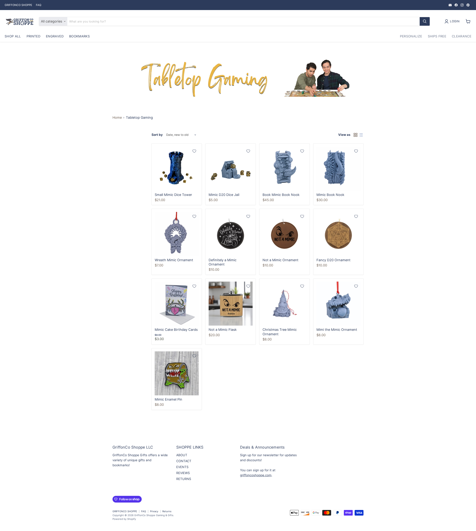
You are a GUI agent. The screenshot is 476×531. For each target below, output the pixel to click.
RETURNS (183, 479)
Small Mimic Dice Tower (173, 195)
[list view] (361, 135)
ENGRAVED (55, 36)
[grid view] (355, 135)
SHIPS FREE (437, 36)
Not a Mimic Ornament (280, 260)
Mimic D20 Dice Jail (224, 195)
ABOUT (181, 455)
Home (117, 117)
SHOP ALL (13, 36)
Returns (166, 511)
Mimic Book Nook (330, 195)
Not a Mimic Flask (223, 330)
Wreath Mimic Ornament (174, 260)
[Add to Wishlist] (194, 151)
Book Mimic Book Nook (281, 195)
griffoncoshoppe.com (255, 475)
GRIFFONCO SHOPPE (18, 5)
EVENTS (182, 467)
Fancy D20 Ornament (333, 260)
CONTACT (183, 461)
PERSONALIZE (411, 36)
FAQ (38, 5)
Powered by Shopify (124, 518)
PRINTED (33, 36)
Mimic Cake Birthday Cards (176, 330)
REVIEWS (183, 473)
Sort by (157, 135)
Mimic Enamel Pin (168, 399)
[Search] (425, 21)
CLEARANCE (461, 36)
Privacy (154, 511)
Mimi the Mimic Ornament (336, 330)
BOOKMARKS (79, 36)
